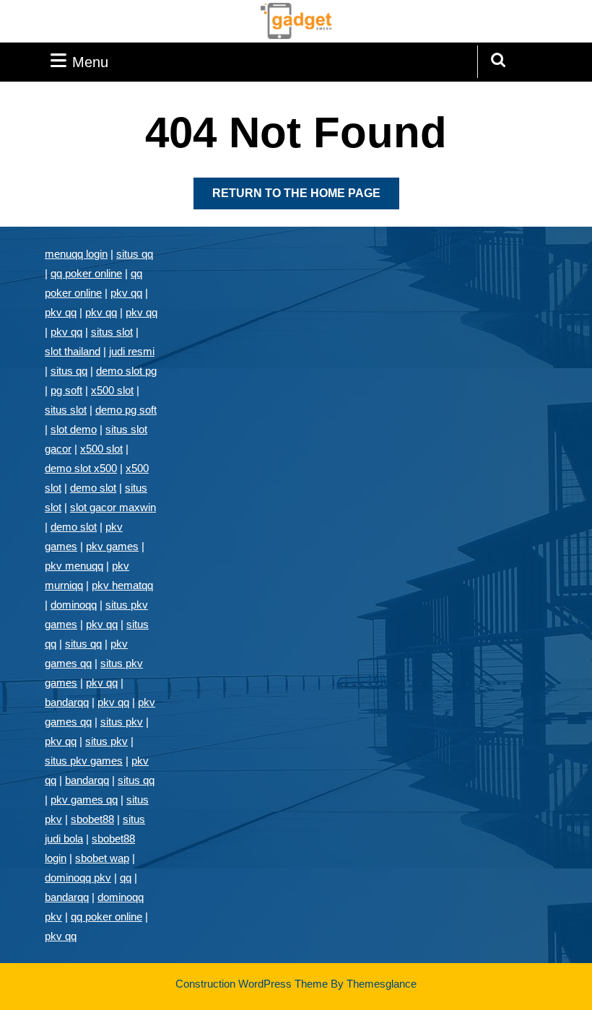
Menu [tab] (90, 61)
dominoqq (74, 604)
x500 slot (112, 390)
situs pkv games (84, 760)
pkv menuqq (74, 566)
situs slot (112, 332)
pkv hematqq (122, 585)
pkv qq (126, 293)
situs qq (134, 254)
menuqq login (76, 254)
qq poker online (86, 273)
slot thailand (72, 351)
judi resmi (131, 351)
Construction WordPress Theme (251, 984)
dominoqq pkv (78, 877)
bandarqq (67, 702)
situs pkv (121, 721)
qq (125, 877)
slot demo (74, 429)
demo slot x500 (81, 468)
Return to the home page (305, 197)
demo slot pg (126, 371)
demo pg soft (126, 410)
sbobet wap (102, 858)
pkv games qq (84, 799)
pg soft (66, 390)
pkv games (112, 546)
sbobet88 (92, 819)
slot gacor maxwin (113, 507)
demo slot (93, 488)
